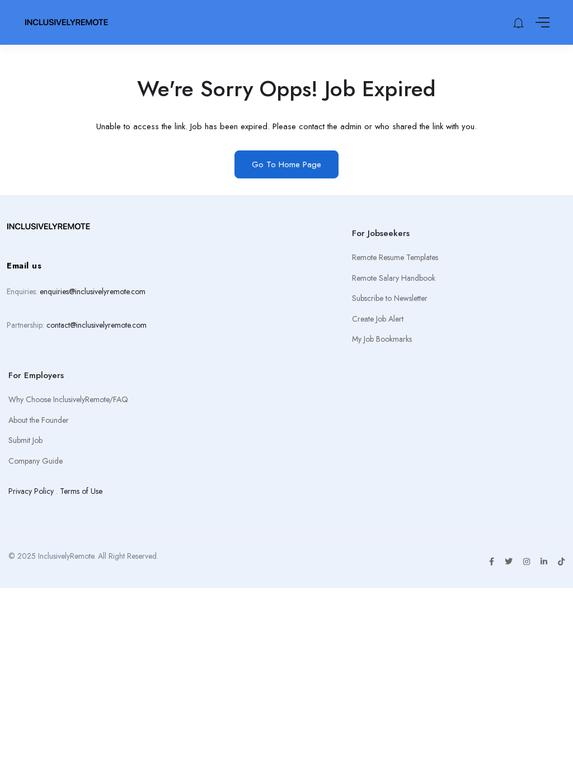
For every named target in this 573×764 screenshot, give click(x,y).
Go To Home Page (286, 164)
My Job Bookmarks (382, 339)
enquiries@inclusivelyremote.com (92, 291)
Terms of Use (81, 491)
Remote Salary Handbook (393, 278)
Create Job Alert (377, 318)
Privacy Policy (31, 491)
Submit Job (25, 440)
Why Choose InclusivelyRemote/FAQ (68, 399)
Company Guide (35, 460)
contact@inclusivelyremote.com (96, 325)
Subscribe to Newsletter (390, 298)
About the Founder (38, 420)
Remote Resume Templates (395, 257)
